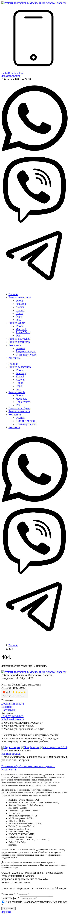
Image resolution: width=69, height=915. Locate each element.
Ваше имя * (8, 894)
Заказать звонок (11, 75)
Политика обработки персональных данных (28, 766)
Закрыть (6, 911)
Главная (13, 645)
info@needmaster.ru (12, 719)
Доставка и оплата (12, 703)
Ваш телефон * (10, 897)
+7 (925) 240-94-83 (12, 72)
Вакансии (7, 706)
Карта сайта (8, 769)
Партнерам (8, 709)
